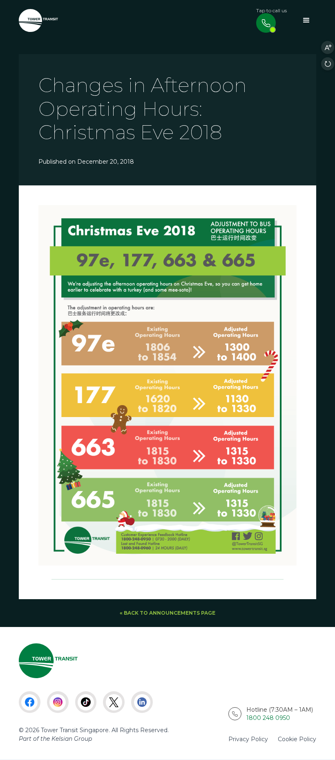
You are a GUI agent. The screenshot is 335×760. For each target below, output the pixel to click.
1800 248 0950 (268, 718)
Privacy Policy (248, 739)
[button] (306, 20)
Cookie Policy (297, 739)
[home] (38, 20)
